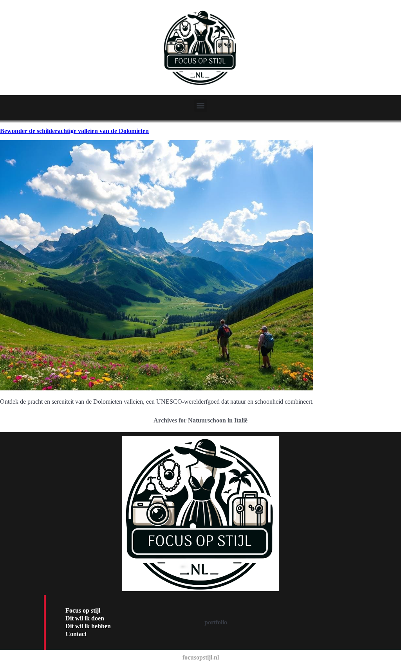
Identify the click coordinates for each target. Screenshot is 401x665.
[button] (200, 105)
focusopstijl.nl (200, 657)
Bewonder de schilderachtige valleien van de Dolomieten (74, 131)
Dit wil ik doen (84, 618)
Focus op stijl (82, 610)
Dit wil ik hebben (88, 626)
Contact (76, 634)
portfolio (215, 622)
